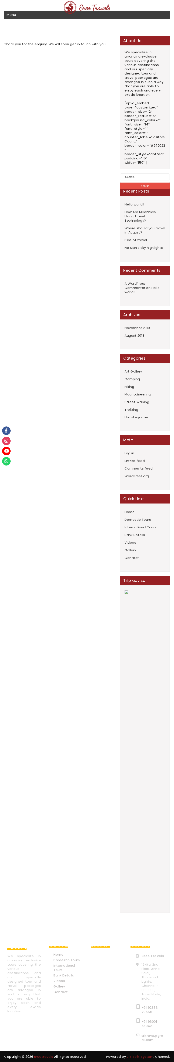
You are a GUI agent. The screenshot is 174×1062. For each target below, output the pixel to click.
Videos (130, 542)
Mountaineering (138, 394)
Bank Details (135, 535)
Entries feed (135, 461)
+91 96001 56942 (149, 1023)
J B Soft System (140, 1056)
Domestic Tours (138, 520)
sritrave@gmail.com (152, 1037)
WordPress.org (137, 476)
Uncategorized (137, 417)
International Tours (140, 527)
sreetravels (43, 1056)
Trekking (131, 410)
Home (130, 512)
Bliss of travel (136, 240)
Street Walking (137, 402)
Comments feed (139, 468)
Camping (132, 379)
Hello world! (134, 204)
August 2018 (135, 335)
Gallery (130, 550)
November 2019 (137, 328)
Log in (129, 453)
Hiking (129, 387)
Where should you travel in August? (145, 230)
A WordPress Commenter (135, 285)
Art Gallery (133, 371)
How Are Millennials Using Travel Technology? (140, 216)
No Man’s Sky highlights (144, 248)
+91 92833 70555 (150, 1009)
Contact (132, 558)
